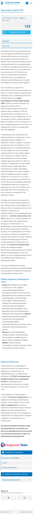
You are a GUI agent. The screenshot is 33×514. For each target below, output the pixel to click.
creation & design (28, 511)
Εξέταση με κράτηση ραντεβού (11, 480)
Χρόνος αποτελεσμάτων (10, 467)
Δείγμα (5, 463)
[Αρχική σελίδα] (11, 3)
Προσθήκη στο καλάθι (17, 32)
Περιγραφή (5, 41)
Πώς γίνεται (5, 46)
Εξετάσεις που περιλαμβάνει (11, 458)
